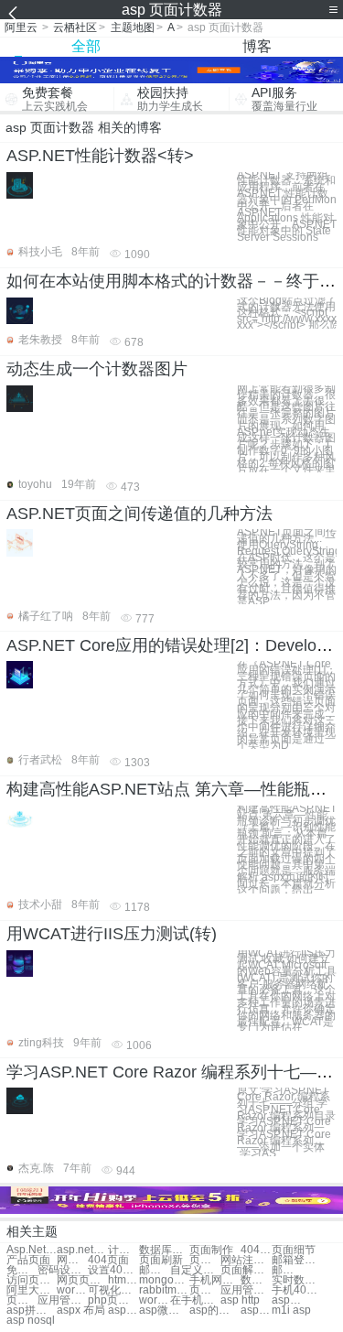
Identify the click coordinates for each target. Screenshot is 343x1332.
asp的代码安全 (214, 1310)
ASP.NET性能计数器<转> (100, 155)
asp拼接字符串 (31, 1310)
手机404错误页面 (297, 1290)
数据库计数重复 (164, 1250)
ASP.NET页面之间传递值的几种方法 (139, 513)
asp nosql (30, 1321)
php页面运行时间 (113, 1300)
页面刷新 (161, 1260)
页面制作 (211, 1250)
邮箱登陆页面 (297, 1260)
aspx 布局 (81, 1310)
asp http (240, 1300)
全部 (86, 46)
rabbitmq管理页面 (164, 1290)
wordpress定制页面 (72, 1290)
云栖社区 (75, 27)
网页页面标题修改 (82, 1280)
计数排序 (123, 1250)
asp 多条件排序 (256, 1310)
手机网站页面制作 (214, 1280)
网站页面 (72, 1260)
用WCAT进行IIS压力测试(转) (111, 934)
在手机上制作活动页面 (195, 1300)
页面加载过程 (204, 1260)
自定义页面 (195, 1270)
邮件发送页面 (154, 1270)
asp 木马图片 (123, 1310)
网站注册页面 (245, 1260)
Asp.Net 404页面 (31, 1250)
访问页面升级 (31, 1280)
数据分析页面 (256, 1280)
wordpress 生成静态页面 (154, 1300)
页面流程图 (204, 1290)
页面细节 (294, 1250)
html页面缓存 (123, 1280)
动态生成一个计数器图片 (97, 369)
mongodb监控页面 (164, 1280)
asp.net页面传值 (82, 1250)
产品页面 (28, 1260)
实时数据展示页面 (297, 1280)
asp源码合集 (287, 1300)
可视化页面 (113, 1290)
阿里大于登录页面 (31, 1290)
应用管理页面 (245, 1290)
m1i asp (291, 1310)
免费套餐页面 (22, 1270)
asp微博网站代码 (164, 1310)
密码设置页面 (63, 1270)
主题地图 (133, 27)
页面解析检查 (245, 1270)
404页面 (256, 1250)
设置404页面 (113, 1270)
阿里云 (21, 27)
